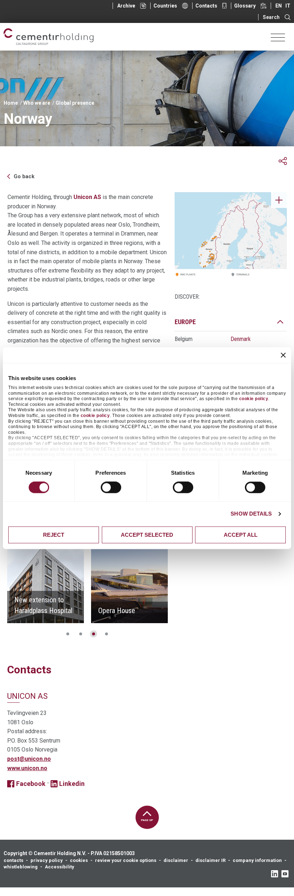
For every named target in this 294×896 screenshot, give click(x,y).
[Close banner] (283, 354)
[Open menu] (277, 37)
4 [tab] (106, 633)
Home (11, 103)
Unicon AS (87, 197)
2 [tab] (80, 633)
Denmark (241, 339)
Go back (24, 176)
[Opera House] (129, 584)
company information (257, 860)
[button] (283, 161)
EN (278, 6)
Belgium (184, 339)
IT (287, 6)
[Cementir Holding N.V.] (49, 36)
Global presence (75, 103)
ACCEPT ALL (240, 535)
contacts (13, 860)
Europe (185, 322)
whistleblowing (21, 866)
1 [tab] (67, 633)
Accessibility (59, 866)
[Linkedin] (274, 873)
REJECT (53, 535)
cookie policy (254, 399)
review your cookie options (125, 860)
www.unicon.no (27, 768)
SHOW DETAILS (251, 514)
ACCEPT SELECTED (147, 535)
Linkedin (72, 783)
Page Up (147, 820)
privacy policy (46, 860)
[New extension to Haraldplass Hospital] (45, 584)
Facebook (31, 783)
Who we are (36, 103)
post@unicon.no (29, 758)
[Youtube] (285, 873)
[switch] (111, 487)
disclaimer (175, 860)
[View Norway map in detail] (231, 236)
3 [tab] (93, 633)
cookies (79, 860)
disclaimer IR (210, 860)
